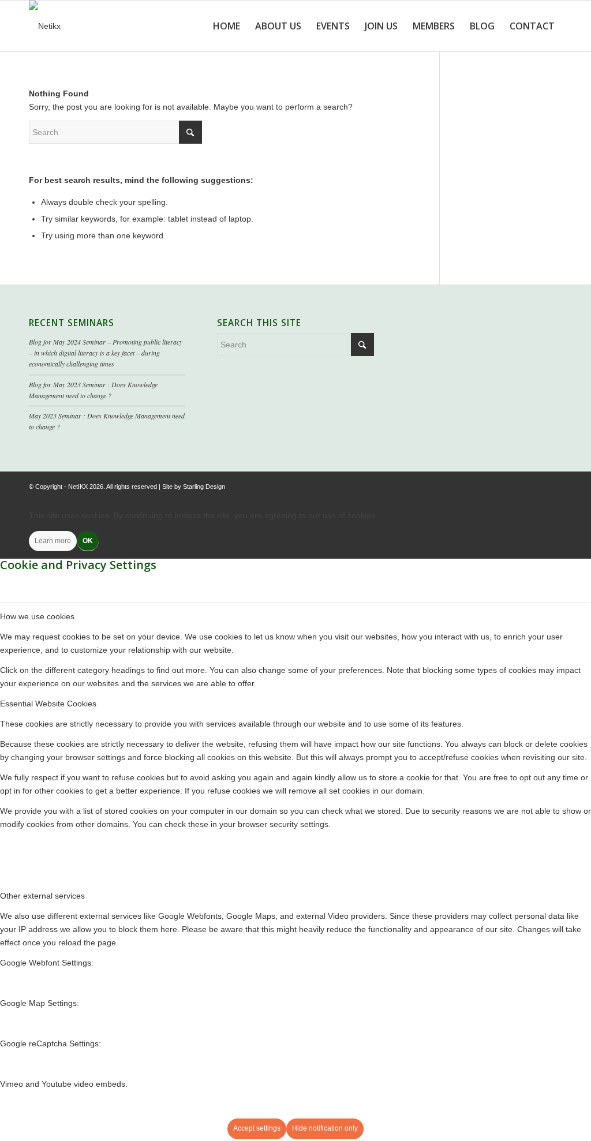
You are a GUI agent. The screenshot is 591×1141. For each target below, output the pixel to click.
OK (88, 541)
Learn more (53, 541)
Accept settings (256, 1128)
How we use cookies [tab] (37, 616)
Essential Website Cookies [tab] (48, 703)
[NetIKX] (45, 26)
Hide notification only (325, 1128)
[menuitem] (226, 26)
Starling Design (204, 486)
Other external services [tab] (42, 895)
